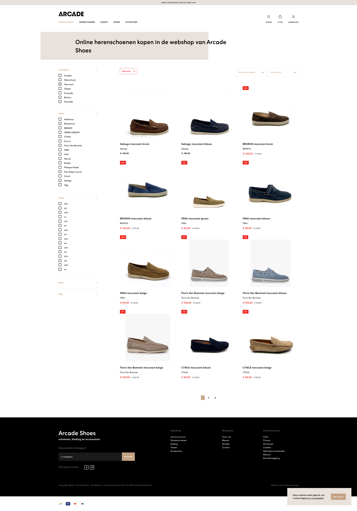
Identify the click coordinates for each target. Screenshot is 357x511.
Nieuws (225, 440)
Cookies (267, 447)
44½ (66, 247)
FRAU (66, 150)
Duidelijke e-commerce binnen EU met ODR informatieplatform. (122, 485)
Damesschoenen (87, 22)
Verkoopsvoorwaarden (274, 450)
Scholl (67, 176)
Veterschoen (70, 79)
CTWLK (67, 136)
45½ (66, 256)
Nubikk (67, 163)
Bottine (67, 97)
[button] (269, 19)
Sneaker (68, 75)
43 (65, 234)
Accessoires (131, 22)
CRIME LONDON (71, 132)
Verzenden (128, 456)
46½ (66, 265)
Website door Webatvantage (284, 485)
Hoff (66, 154)
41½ (66, 221)
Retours (267, 454)
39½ (66, 203)
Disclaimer (268, 443)
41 (65, 217)
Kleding (104, 22)
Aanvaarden (338, 496)
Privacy (266, 440)
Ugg (66, 184)
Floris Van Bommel (73, 145)
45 (65, 251)
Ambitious (69, 119)
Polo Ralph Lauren (73, 171)
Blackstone (69, 123)
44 (65, 243)
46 (65, 260)
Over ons (226, 436)
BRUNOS (68, 128)
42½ (66, 230)
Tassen (116, 22)
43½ (66, 238)
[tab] (78, 71)
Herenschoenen (66, 22)
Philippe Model (71, 167)
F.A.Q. (265, 436)
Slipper (67, 88)
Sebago (68, 180)
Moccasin (69, 84)
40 (65, 208)
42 (65, 225)
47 (65, 269)
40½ (66, 212)
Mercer (67, 158)
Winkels (226, 443)
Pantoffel (68, 101)
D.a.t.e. (67, 141)
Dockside (68, 93)
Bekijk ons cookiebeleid (312, 498)
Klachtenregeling (271, 458)
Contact (226, 447)
